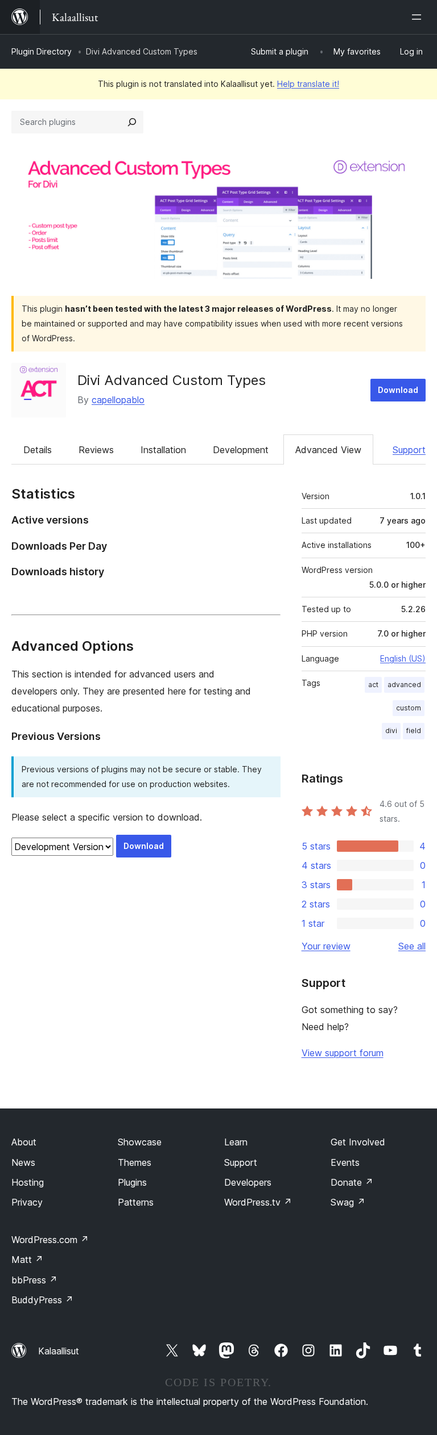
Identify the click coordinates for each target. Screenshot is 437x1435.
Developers (247, 1182)
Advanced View (328, 449)
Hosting (27, 1182)
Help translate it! (308, 84)
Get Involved (358, 1142)
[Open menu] (419, 17)
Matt (27, 1259)
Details (37, 449)
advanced (404, 684)
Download (398, 390)
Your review (326, 946)
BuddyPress (42, 1300)
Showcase (140, 1142)
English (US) (403, 658)
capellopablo (118, 399)
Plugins (132, 1182)
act (373, 684)
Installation (163, 449)
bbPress (34, 1280)
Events (345, 1162)
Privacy (27, 1202)
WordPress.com (50, 1239)
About (23, 1142)
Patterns (136, 1202)
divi (391, 730)
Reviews (96, 449)
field (413, 730)
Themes (134, 1162)
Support (409, 449)
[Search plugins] (132, 122)
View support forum (343, 1053)
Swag (348, 1202)
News (23, 1162)
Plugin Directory (41, 51)
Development (241, 449)
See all (412, 946)
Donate (352, 1182)
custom (408, 708)
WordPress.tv (258, 1202)
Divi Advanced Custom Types (171, 380)
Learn (236, 1142)
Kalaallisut (58, 1351)
